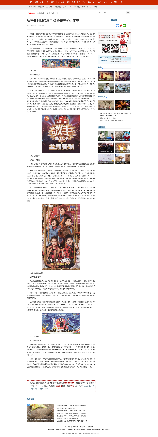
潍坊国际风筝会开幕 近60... (106, 162)
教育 (94, 2)
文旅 (89, 2)
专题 (46, 2)
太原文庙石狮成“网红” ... (122, 139)
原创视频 (93, 7)
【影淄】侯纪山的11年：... (122, 91)
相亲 (110, 2)
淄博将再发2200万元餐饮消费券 (66, 408)
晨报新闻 (58, 7)
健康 (105, 2)
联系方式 (90, 426)
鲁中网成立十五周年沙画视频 (106, 80)
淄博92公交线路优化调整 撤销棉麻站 (67, 418)
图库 (115, 2)
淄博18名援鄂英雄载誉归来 (40, 419)
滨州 (68, 2)
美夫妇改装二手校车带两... (106, 151)
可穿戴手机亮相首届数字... (122, 162)
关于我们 (67, 426)
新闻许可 (75, 426)
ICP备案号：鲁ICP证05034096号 (75, 429)
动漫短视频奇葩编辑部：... (122, 80)
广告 (121, 2)
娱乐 (73, 2)
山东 (57, 2)
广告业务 (82, 426)
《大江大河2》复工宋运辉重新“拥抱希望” (111, 120)
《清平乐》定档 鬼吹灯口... (106, 109)
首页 (30, 2)
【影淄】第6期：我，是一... (106, 91)
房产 (99, 2)
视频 (100, 68)
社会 (78, 2)
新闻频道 (40, 13)
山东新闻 (77, 7)
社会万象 (85, 7)
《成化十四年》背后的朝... (122, 109)
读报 (52, 2)
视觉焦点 (102, 127)
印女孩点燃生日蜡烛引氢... (122, 151)
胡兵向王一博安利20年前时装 (108, 115)
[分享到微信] (124, 25)
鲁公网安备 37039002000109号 (56, 429)
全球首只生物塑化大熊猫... (106, 139)
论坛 (83, 2)
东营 (62, 2)
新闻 (36, 2)
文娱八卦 (50, 13)
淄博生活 (41, 7)
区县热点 (49, 7)
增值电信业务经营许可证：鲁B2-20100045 (98, 429)
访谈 (41, 2)
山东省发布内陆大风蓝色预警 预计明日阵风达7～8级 (72, 421)
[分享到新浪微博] (121, 25)
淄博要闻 (32, 7)
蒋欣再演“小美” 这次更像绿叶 (108, 118)
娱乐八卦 (102, 97)
